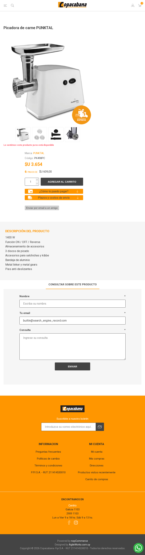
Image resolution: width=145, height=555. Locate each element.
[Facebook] (69, 522)
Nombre (24, 296)
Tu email (24, 313)
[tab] (72, 284)
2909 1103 (72, 513)
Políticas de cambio (48, 458)
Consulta (25, 330)
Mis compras (96, 458)
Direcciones (96, 465)
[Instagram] (76, 522)
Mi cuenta (96, 451)
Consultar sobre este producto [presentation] (72, 284)
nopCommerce (79, 540)
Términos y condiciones (48, 465)
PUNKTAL (38, 153)
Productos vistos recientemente (96, 472)
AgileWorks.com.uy (79, 544)
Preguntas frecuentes (48, 451)
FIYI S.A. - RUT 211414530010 (48, 472)
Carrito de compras (96, 479)
